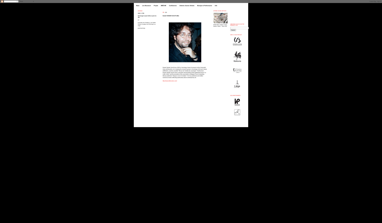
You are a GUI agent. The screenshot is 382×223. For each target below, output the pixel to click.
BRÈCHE (163, 5)
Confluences (173, 5)
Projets (156, 5)
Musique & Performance (204, 5)
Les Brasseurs (146, 5)
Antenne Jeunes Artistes (186, 5)
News (137, 5)
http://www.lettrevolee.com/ (170, 81)
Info (216, 5)
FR (163, 12)
